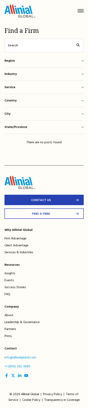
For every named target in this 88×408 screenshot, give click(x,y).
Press (8, 336)
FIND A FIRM (41, 214)
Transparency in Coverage (62, 400)
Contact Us (41, 200)
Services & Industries (19, 252)
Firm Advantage (15, 238)
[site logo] (20, 11)
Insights (10, 273)
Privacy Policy (52, 394)
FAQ (7, 294)
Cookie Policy (31, 400)
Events (9, 280)
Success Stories (15, 287)
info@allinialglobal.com (20, 357)
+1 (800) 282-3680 (17, 366)
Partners (10, 329)
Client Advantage (16, 245)
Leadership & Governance (22, 322)
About (9, 315)
